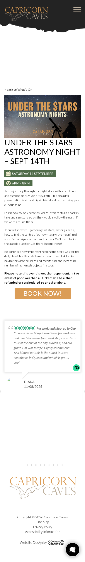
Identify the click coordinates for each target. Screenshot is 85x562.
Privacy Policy (42, 527)
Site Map (42, 522)
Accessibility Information (42, 532)
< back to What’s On (18, 89)
